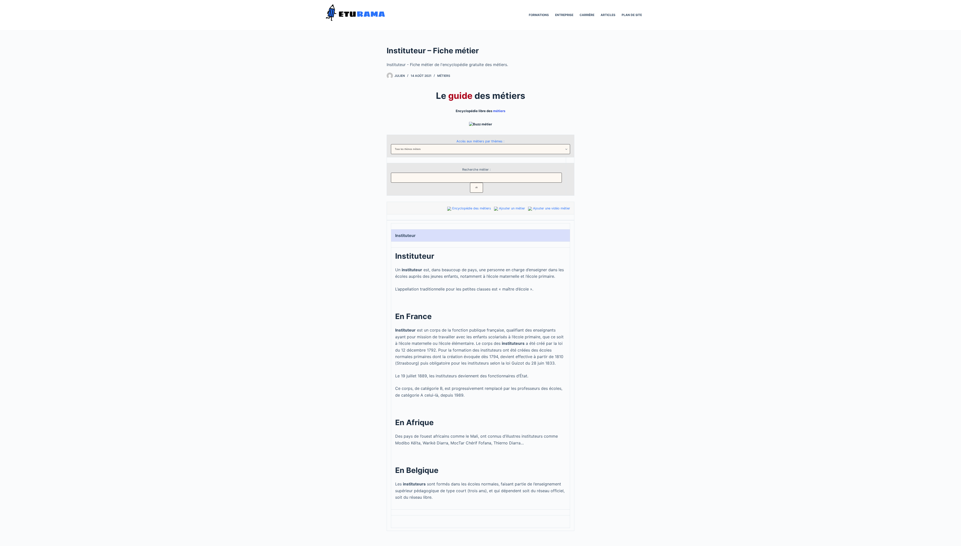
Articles (608, 15)
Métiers (443, 76)
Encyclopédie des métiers (471, 208)
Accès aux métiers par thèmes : (480, 141)
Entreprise (564, 15)
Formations (539, 15)
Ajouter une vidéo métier (551, 208)
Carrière (587, 15)
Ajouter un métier (512, 208)
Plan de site (632, 15)
